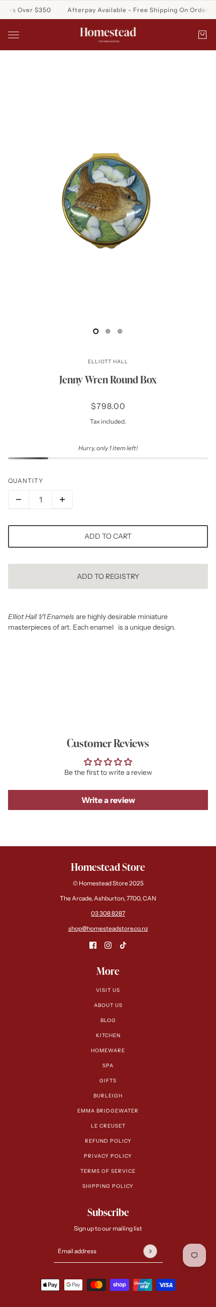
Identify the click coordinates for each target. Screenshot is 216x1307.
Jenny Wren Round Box (108, 379)
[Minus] (18, 499)
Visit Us (108, 990)
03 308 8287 (108, 913)
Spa (108, 1065)
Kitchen (108, 1035)
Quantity (25, 480)
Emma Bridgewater (108, 1111)
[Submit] (150, 1251)
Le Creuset (108, 1126)
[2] (120, 331)
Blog (108, 1020)
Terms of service (108, 1171)
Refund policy (108, 1141)
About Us (108, 1005)
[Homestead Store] (108, 34)
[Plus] (62, 499)
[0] (96, 331)
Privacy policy (108, 1156)
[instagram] (108, 945)
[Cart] (202, 34)
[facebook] (92, 945)
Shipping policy (108, 1186)
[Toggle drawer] (13, 35)
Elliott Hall (108, 361)
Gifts (108, 1080)
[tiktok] (123, 945)
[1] (108, 331)
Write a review (108, 800)
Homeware (108, 1050)
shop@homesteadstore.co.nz (108, 928)
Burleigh (108, 1095)
